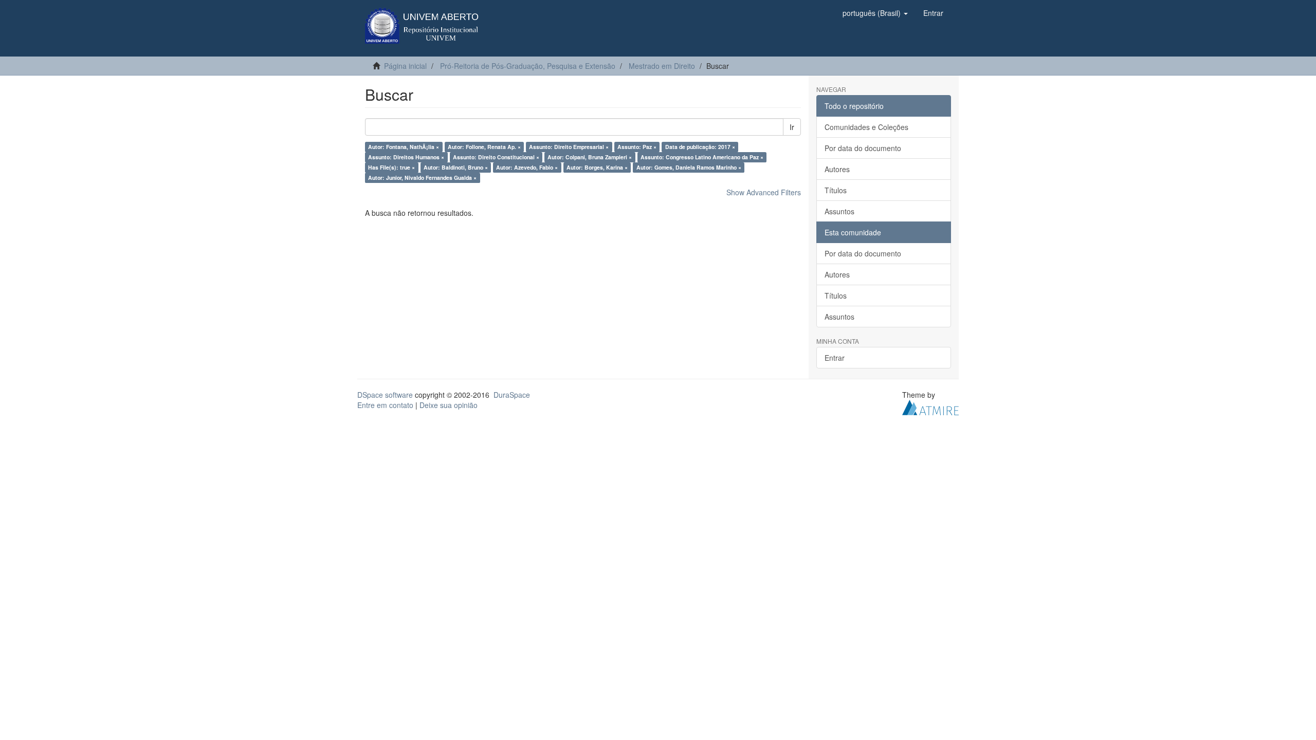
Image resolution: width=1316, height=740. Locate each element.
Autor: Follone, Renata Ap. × (484, 147)
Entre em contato (385, 405)
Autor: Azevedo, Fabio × (527, 167)
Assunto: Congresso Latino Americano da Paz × (702, 157)
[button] (875, 13)
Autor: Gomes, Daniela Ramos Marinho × (688, 167)
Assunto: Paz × (636, 147)
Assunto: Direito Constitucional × (496, 157)
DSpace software (385, 395)
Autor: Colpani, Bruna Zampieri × (589, 157)
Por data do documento (863, 148)
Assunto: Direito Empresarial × (569, 147)
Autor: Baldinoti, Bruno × (456, 167)
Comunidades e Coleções (866, 127)
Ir (792, 127)
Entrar (835, 358)
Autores (837, 169)
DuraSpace (512, 395)
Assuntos (839, 211)
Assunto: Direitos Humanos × (406, 157)
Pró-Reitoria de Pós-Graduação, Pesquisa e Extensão (527, 66)
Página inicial (405, 66)
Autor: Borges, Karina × (597, 167)
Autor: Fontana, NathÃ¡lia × (403, 147)
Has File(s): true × (391, 167)
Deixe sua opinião (448, 405)
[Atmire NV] (930, 406)
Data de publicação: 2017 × (700, 147)
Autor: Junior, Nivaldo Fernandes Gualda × (422, 177)
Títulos (836, 190)
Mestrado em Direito (662, 66)
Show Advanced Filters (763, 192)
